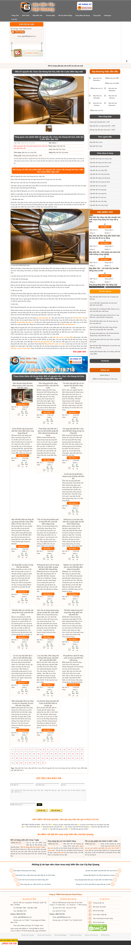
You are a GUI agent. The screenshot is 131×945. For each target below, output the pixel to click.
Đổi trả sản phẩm (98, 910)
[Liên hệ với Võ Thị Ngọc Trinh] (18, 32)
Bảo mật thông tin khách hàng (103, 918)
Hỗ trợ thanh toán (98, 922)
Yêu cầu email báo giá (9, 940)
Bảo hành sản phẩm (99, 907)
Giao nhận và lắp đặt (99, 914)
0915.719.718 (9, 943)
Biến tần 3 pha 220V (27, 207)
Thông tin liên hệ (98, 903)
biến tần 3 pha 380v (32, 185)
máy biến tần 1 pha (44, 314)
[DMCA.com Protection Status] (98, 930)
